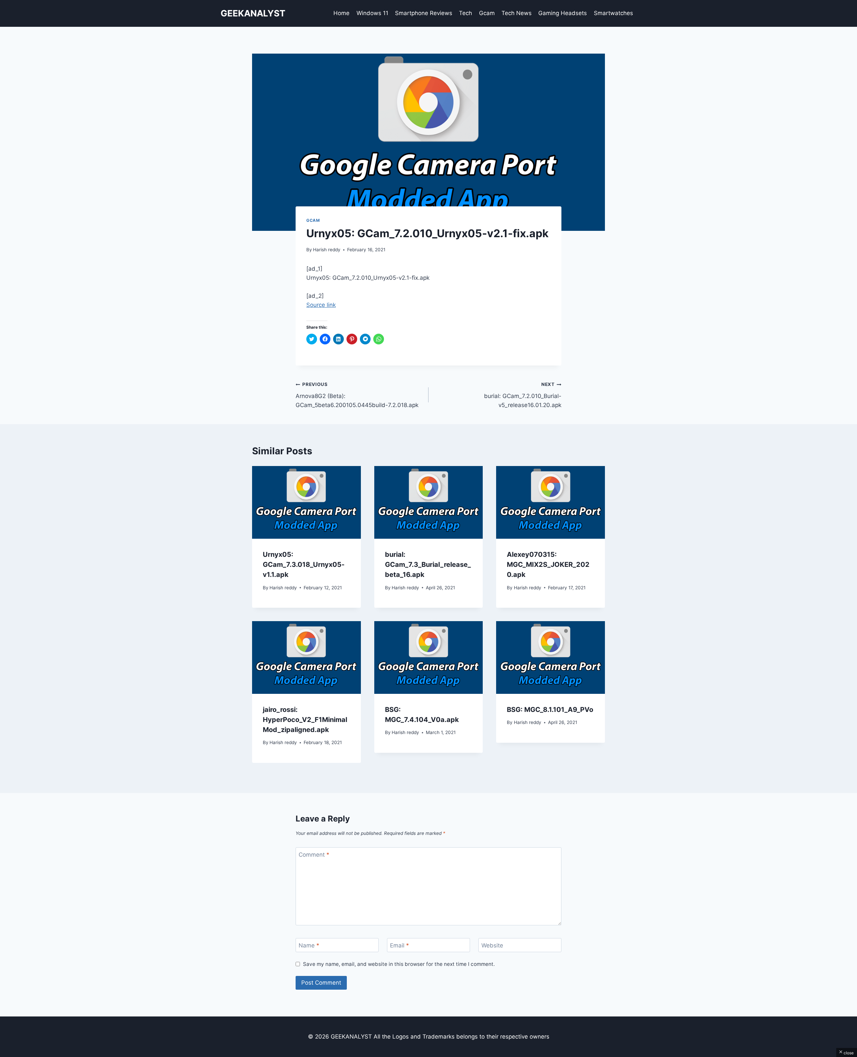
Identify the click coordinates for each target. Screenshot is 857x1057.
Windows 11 (372, 13)
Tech (465, 13)
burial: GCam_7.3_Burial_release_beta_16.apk (428, 564)
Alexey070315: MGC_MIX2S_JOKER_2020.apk (548, 564)
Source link (321, 305)
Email (399, 945)
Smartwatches (613, 13)
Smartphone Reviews (423, 13)
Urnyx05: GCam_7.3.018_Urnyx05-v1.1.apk (303, 564)
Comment (314, 854)
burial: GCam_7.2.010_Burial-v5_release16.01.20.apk (522, 395)
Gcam (487, 13)
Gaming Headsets (562, 13)
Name (309, 945)
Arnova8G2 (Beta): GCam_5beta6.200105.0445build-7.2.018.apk (357, 395)
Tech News (516, 13)
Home (341, 13)
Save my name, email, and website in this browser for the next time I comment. (399, 964)
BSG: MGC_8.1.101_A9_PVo (550, 710)
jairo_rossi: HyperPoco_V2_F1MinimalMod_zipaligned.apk (305, 720)
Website (492, 945)
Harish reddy (326, 249)
